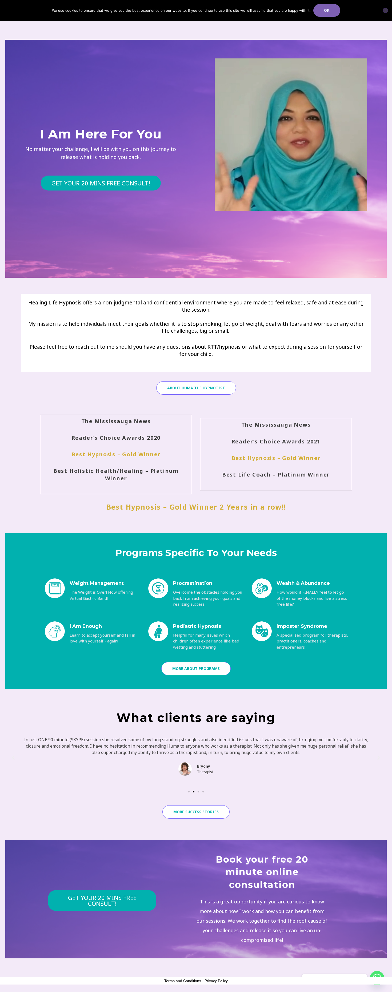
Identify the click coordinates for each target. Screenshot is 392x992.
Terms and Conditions (182, 981)
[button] (13, 758)
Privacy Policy (216, 981)
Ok (327, 10)
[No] (385, 10)
